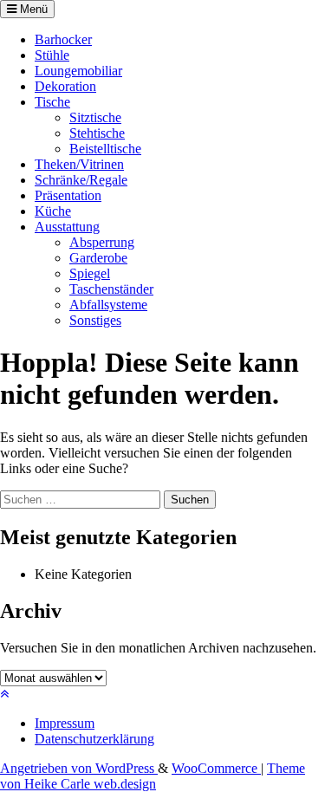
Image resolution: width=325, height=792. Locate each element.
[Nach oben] (4, 693)
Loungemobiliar (78, 70)
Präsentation (68, 195)
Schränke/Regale (81, 179)
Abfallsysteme (108, 304)
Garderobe (98, 257)
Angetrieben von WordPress (79, 768)
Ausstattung (67, 226)
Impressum (64, 723)
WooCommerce (216, 768)
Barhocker (63, 39)
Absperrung (101, 242)
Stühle (52, 55)
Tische (52, 101)
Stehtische (97, 133)
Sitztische (95, 117)
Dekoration (65, 86)
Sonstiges (95, 320)
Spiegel (89, 273)
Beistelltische (105, 148)
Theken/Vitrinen (79, 164)
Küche (53, 211)
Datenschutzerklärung (94, 738)
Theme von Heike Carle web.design (152, 776)
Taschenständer (111, 289)
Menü (32, 9)
